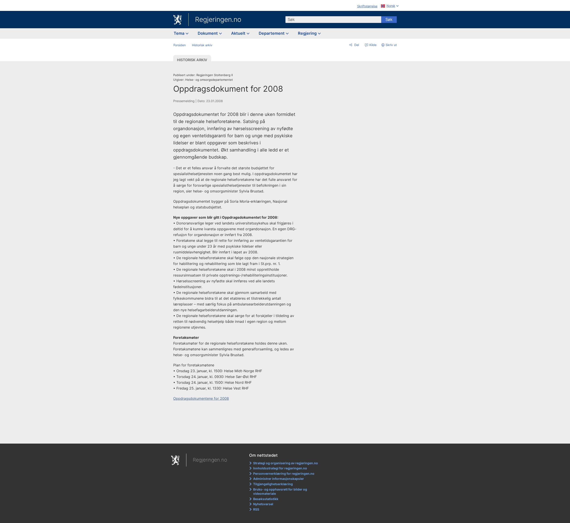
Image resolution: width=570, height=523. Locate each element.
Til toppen (238, 437)
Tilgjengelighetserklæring (273, 484)
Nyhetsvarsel (263, 504)
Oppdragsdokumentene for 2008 (201, 398)
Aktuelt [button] (238, 33)
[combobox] (333, 19)
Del (356, 45)
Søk (389, 19)
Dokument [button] (208, 33)
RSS (256, 509)
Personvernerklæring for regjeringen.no (283, 473)
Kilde (372, 45)
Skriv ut (391, 45)
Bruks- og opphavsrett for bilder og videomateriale (280, 491)
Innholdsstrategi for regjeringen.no (280, 468)
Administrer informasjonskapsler (278, 479)
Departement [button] (272, 33)
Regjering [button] (308, 33)
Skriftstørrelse (367, 6)
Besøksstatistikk (265, 499)
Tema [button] (179, 33)
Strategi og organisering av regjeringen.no (285, 463)
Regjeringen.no (218, 19)
